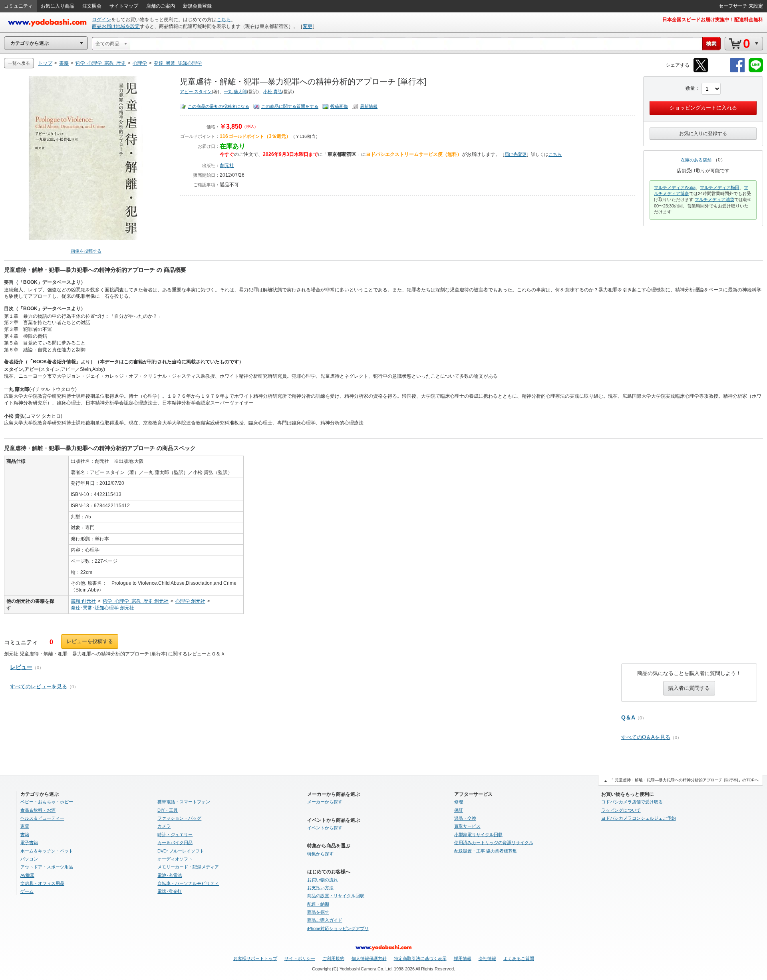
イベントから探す (324, 827)
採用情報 (462, 958)
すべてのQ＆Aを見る (645, 737)
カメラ (164, 826)
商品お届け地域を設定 (116, 26)
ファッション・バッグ (179, 818)
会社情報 (487, 958)
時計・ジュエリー (175, 834)
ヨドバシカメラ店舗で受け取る (632, 801)
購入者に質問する (689, 688)
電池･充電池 (169, 875)
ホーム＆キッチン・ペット (46, 851)
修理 (458, 801)
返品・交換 (465, 818)
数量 (690, 88)
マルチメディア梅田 (719, 187)
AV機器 (27, 875)
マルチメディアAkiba (674, 187)
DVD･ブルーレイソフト (180, 851)
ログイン (101, 19)
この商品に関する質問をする (289, 106)
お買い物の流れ (322, 879)
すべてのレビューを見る (38, 686)
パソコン (29, 859)
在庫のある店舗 (696, 159)
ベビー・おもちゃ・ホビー (46, 801)
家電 (24, 826)
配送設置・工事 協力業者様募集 (485, 851)
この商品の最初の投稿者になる (218, 106)
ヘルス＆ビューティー (42, 818)
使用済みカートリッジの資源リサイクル (493, 842)
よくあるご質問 (518, 958)
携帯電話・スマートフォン (183, 801)
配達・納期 (318, 904)
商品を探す (318, 912)
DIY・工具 (167, 810)
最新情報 (369, 106)
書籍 (24, 834)
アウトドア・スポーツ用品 (46, 866)
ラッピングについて (621, 810)
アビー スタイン (196, 91)
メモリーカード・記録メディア (188, 866)
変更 (307, 26)
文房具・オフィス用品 (42, 883)
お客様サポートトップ (255, 958)
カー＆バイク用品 (175, 842)
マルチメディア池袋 (714, 199)
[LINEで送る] (756, 71)
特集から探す (320, 853)
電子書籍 (29, 842)
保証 (458, 810)
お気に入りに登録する (703, 133)
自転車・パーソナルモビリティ (188, 883)
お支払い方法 (320, 887)
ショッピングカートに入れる (703, 108)
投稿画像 (339, 106)
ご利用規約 (333, 958)
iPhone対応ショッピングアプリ (338, 928)
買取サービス (467, 826)
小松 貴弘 (272, 91)
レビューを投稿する (89, 641)
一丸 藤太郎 (235, 91)
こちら (224, 19)
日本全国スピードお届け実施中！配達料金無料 (712, 19)
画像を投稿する (86, 251)
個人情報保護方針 (369, 958)
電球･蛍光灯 (169, 891)
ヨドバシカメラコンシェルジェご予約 (638, 818)
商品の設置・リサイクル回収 (335, 895)
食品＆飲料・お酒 (38, 810)
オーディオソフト (175, 859)
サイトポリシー (299, 958)
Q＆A (628, 717)
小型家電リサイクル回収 (478, 834)
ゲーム (27, 891)
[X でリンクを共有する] (700, 71)
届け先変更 (516, 154)
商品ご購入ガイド (324, 920)
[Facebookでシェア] (737, 71)
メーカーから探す (324, 801)
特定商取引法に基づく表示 (420, 958)
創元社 (227, 165)
